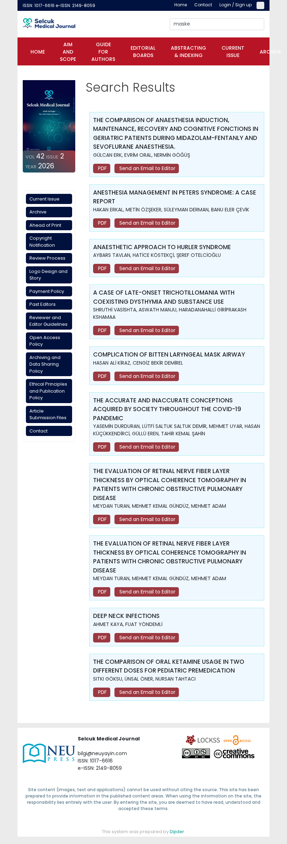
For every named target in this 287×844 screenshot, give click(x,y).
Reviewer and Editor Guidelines (48, 321)
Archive (270, 51)
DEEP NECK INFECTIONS (126, 616)
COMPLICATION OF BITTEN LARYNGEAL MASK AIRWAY (169, 354)
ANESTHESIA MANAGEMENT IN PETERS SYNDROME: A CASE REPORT (174, 197)
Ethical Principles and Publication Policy (48, 391)
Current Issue (233, 51)
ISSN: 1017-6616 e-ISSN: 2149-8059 (59, 5)
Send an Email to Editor (146, 168)
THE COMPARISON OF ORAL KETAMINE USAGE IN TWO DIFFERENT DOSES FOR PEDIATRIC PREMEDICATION (168, 666)
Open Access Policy (44, 341)
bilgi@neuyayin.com (102, 753)
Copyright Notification (42, 241)
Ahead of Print (45, 225)
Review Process (47, 258)
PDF (102, 168)
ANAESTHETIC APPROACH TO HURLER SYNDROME (162, 247)
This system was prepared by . (143, 831)
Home (37, 51)
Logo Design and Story (48, 275)
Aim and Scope (68, 52)
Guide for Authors (103, 52)
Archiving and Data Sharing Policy (45, 364)
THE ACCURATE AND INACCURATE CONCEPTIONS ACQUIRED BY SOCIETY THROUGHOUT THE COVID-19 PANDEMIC (167, 409)
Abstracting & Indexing (188, 51)
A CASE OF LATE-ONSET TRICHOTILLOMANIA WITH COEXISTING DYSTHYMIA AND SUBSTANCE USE (163, 297)
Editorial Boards (143, 51)
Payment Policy (46, 291)
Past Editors (42, 304)
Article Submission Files (47, 414)
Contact (38, 431)
